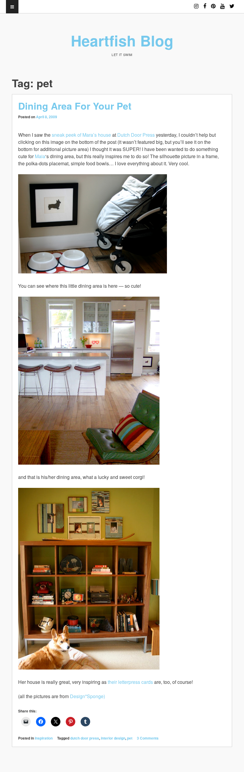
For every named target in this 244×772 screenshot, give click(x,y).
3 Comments (148, 738)
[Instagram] (196, 3)
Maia (40, 156)
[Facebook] (204, 3)
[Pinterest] (213, 3)
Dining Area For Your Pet (75, 106)
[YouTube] (222, 3)
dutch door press (84, 738)
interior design (113, 738)
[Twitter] (232, 3)
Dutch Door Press (136, 134)
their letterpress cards (130, 681)
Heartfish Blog (122, 40)
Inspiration (44, 738)
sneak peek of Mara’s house (81, 134)
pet (129, 738)
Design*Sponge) (87, 696)
